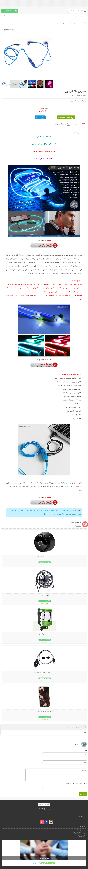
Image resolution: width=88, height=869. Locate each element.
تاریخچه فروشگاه (81, 830)
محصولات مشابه (72, 23)
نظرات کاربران (61, 23)
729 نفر (38, 117)
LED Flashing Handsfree (56, 514)
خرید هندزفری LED (42, 510)
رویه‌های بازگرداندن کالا (79, 833)
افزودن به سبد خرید (64, 117)
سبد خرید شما (10, 10)
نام (86, 750)
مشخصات (83, 23)
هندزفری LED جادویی (67, 510)
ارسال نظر (83, 794)
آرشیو (78, 525)
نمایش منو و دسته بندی (76, 10)
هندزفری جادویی (54, 510)
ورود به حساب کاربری (48, 863)
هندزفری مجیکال (30, 510)
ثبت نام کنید (36, 863)
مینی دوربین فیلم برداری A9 (44, 556)
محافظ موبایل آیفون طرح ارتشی (44, 711)
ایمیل (85, 758)
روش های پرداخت (81, 836)
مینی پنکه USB (45, 595)
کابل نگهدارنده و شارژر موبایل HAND (45, 673)
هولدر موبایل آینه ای (44, 634)
